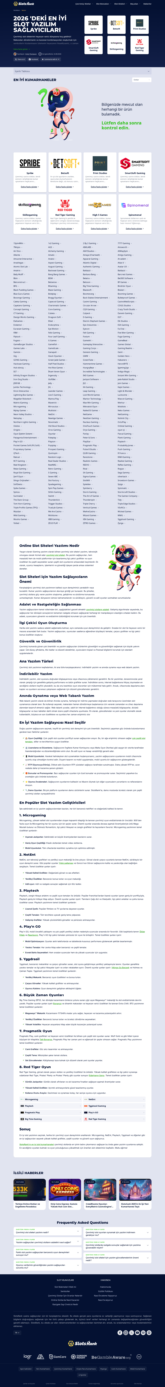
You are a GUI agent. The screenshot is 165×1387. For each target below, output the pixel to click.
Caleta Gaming (20, 301)
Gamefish (53, 344)
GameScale (53, 348)
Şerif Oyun (18, 476)
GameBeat (123, 340)
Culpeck (87, 313)
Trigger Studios (55, 503)
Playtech (122, 441)
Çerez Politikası (51, 1383)
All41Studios (89, 251)
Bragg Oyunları (55, 297)
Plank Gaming (124, 437)
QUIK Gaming (89, 453)
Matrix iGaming (20, 402)
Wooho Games (20, 519)
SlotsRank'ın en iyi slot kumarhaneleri (36, 1144)
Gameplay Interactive (93, 344)
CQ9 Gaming (89, 309)
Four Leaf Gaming (56, 336)
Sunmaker (18, 496)
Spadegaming (54, 484)
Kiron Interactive (21, 391)
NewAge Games (55, 418)
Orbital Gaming (125, 426)
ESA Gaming (123, 325)
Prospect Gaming (56, 449)
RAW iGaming (124, 457)
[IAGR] (28, 1356)
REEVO (86, 465)
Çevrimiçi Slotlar (83, 4)
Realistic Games (90, 461)
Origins (17, 430)
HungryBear (89, 367)
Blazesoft (87, 290)
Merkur (121, 402)
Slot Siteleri (119, 4)
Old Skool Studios (56, 426)
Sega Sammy (124, 472)
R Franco (122, 453)
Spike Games (19, 488)
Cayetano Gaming (21, 305)
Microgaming (19, 406)
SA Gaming (88, 472)
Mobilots (122, 406)
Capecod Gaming (56, 301)
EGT (120, 317)
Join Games (123, 383)
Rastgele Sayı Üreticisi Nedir (65, 1304)
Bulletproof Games (127, 297)
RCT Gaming (19, 461)
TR (16, 1332)
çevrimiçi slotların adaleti (97, 609)
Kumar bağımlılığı (94, 1383)
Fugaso (17, 340)
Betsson (87, 282)
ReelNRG (52, 465)
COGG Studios (124, 305)
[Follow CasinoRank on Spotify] (143, 1332)
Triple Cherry (89, 503)
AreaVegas (18, 262)
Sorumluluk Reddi (72, 1383)
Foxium (86, 336)
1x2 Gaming (54, 243)
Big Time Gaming (91, 286)
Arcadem (122, 259)
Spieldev (87, 484)
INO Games (88, 375)
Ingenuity (52, 375)
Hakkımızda (105, 1287)
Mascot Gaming (125, 398)
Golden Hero (124, 356)
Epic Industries (90, 325)
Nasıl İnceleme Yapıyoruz (105, 1295)
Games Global (124, 344)
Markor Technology (92, 398)
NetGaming (123, 414)
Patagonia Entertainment (25, 437)
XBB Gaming (54, 519)
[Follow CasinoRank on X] (131, 1332)
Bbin (15, 278)
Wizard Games (90, 515)
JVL (49, 387)
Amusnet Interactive (23, 259)
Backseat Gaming (56, 270)
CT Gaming (18, 313)
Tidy (120, 499)
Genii (120, 352)
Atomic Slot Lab (20, 266)
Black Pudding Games (23, 290)
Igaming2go (123, 367)
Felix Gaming (54, 332)
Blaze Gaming (54, 290)
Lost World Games (91, 395)
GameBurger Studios (23, 344)
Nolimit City (123, 418)
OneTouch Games (91, 426)
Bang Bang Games (57, 274)
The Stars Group (21, 499)
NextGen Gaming (91, 418)
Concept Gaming (21, 309)
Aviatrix (17, 270)
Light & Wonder (125, 391)
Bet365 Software (125, 278)
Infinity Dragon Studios (24, 375)
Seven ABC (53, 476)
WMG (120, 515)
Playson (52, 441)
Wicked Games (125, 511)
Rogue (121, 468)
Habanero (122, 360)
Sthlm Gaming (55, 492)
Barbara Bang (89, 274)
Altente (17, 255)
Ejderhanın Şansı (96, 1075)
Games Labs (19, 348)
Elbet (50, 321)
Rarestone (88, 457)
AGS (50, 247)
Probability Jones (126, 445)
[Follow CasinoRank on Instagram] (125, 1332)
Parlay (86, 433)
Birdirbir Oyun (124, 286)
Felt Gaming (89, 332)
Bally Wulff (18, 274)
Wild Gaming (19, 515)
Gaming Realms (125, 348)
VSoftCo (122, 507)
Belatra (86, 278)
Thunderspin (89, 499)
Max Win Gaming (91, 402)
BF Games (122, 282)
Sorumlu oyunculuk (117, 1383)
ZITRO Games (89, 523)
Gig (15, 356)
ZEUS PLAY (53, 523)
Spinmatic (122, 488)
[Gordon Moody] (79, 1356)
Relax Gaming (20, 468)
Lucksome (123, 395)
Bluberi (121, 290)
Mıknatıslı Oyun (90, 406)
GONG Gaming (20, 360)
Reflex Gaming (125, 465)
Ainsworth (123, 247)
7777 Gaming (124, 243)
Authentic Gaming (91, 266)
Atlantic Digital (90, 262)
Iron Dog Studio (21, 379)
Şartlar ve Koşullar (29, 1383)
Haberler (147, 4)
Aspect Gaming (55, 262)
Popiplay (52, 445)
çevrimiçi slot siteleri (55, 555)
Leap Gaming (89, 391)
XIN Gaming (88, 519)
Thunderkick (54, 499)
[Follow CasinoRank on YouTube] (137, 1332)
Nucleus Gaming (91, 422)
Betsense (52, 282)
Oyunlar (52, 433)
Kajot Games (124, 387)
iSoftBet (52, 379)
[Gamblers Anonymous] (40, 1356)
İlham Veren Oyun (56, 371)
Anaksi (51, 259)
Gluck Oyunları (55, 356)
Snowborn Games (126, 480)
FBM (15, 332)
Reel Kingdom (20, 465)
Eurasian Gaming (21, 328)
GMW (86, 356)
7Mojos (17, 247)
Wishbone (53, 515)
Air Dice (17, 251)
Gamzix (17, 352)
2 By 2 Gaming (90, 243)
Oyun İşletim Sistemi (23, 433)
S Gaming (53, 472)
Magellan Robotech (22, 398)
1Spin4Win (18, 243)
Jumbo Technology (22, 387)
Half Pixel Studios (56, 363)
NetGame (87, 414)
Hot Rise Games (55, 367)
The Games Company (128, 496)
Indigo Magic (124, 371)
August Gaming (55, 266)
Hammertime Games (93, 363)
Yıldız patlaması (66, 863)
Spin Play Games (56, 488)
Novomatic (53, 422)
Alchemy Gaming (56, 251)
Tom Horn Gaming (22, 503)
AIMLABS (87, 247)
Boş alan (134, 4)
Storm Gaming (90, 492)
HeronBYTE (123, 363)
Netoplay (17, 418)
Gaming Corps (90, 348)
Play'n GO (18, 441)
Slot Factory (54, 480)
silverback (122, 476)
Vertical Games (90, 507)
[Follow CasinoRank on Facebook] (119, 1332)
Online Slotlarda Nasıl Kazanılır (65, 1300)
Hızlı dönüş (18, 367)
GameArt (87, 340)
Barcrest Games (125, 274)
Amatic (51, 255)
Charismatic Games (57, 305)
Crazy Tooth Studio (127, 309)
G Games (52, 340)
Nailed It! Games (91, 410)
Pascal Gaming (125, 433)
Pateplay (52, 437)
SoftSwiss (18, 484)
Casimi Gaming (90, 301)
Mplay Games (19, 410)
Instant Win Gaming (127, 375)
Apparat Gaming (91, 259)
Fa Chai (121, 328)
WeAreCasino (89, 511)
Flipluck (17, 336)
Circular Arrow (90, 305)
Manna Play (53, 398)
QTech (16, 453)
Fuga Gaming (124, 336)
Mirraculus (53, 406)
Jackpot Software (91, 379)
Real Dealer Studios (57, 461)
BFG (15, 286)
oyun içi (121, 430)
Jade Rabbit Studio (126, 379)
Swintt (51, 496)
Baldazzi (87, 270)
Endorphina (54, 325)
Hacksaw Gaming (21, 363)
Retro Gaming (55, 468)
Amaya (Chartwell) (91, 255)
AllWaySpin (123, 251)
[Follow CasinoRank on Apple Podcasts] (149, 1332)
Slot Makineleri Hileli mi (65, 1287)
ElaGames (18, 321)
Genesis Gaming (91, 352)
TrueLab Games (55, 507)
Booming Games (126, 293)
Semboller (65, 1291)
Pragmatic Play (90, 445)
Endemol (17, 325)
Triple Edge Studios (127, 503)
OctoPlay (122, 422)
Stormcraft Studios (127, 492)
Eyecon (86, 328)
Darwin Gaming (125, 313)
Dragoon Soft (54, 317)
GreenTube (88, 360)
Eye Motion (53, 328)
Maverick (52, 402)
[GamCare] (57, 1356)
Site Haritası (138, 1383)
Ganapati (52, 352)
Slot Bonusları (102, 4)
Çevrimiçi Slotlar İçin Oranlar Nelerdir (65, 1295)
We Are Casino (55, 511)
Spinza (16, 492)
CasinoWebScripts (126, 301)
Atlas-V (121, 262)
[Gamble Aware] (112, 1356)
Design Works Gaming (24, 317)
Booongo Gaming (21, 297)
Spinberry (87, 488)
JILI (84, 383)
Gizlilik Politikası (105, 1291)
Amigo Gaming (125, 255)
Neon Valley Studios (22, 414)
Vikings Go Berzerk (120, 967)
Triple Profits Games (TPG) (25, 507)
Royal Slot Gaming (22, 472)
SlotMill (86, 480)
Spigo (120, 484)
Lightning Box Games (23, 395)
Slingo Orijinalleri (21, 480)
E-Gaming (87, 317)
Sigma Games (89, 476)
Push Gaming (124, 449)
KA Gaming (88, 387)
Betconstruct (19, 282)
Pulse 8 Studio (89, 449)
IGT (15, 371)
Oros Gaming (54, 430)
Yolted (16, 523)
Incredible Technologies (94, 371)
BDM (50, 278)
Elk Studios (123, 321)
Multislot (52, 410)
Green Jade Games (57, 360)
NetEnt (51, 414)
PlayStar (87, 441)
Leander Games (55, 391)
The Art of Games (91, 496)
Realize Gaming (125, 461)
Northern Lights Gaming (24, 422)
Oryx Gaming (89, 430)
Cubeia (51, 313)
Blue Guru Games (21, 293)
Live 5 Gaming (55, 395)
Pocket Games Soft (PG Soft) (26, 445)
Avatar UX (122, 266)
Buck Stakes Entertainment (95, 297)
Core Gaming (54, 309)
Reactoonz (33, 935)
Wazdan (17, 511)
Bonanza (57, 1003)
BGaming (52, 286)
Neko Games (124, 410)
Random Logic (55, 457)
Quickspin (53, 453)
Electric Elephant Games (94, 321)
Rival (85, 468)
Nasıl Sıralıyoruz (105, 1300)
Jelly (50, 383)
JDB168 (16, 383)
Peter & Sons (89, 437)
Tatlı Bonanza (46, 1039)
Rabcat (16, 457)
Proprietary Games (22, 449)
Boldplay (52, 293)
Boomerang (88, 293)
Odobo (16, 426)
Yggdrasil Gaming (126, 519)
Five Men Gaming (126, 332)
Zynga (121, 523)
